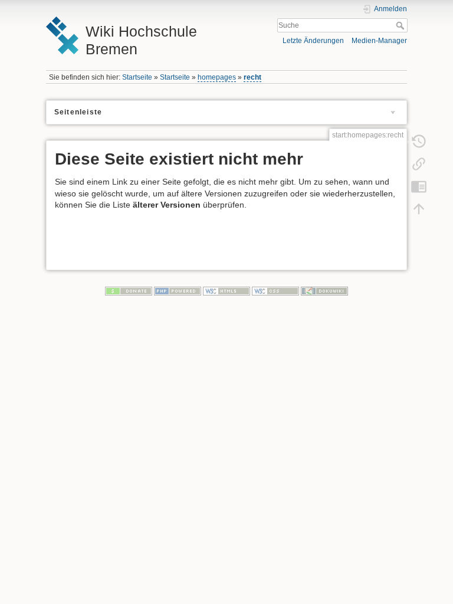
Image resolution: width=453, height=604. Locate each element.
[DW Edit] (418, 186)
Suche (401, 25)
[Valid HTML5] (226, 291)
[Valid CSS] (275, 291)
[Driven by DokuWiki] (324, 291)
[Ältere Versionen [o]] (418, 141)
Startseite (137, 77)
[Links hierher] (418, 163)
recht (252, 77)
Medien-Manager (379, 41)
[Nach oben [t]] (418, 208)
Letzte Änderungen (313, 41)
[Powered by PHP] (177, 291)
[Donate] (128, 291)
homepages (217, 77)
